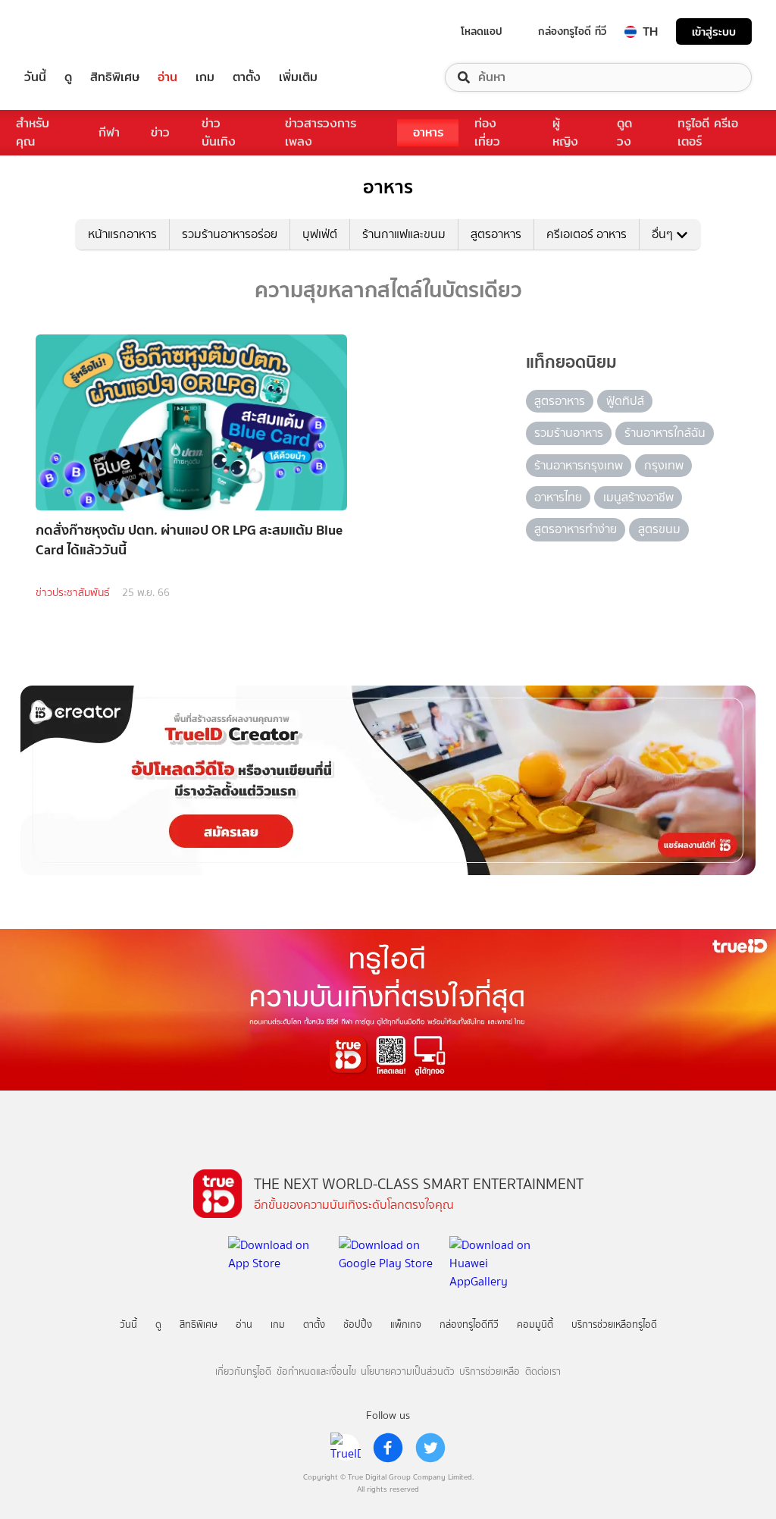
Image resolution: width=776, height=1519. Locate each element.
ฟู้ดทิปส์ (625, 401)
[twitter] (430, 1448)
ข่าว (160, 132)
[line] (345, 1448)
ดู (68, 77)
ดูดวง (624, 132)
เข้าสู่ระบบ (714, 31)
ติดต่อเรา (543, 1371)
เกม (205, 77)
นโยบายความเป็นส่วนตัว (408, 1371)
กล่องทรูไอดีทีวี (469, 1324)
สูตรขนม (659, 529)
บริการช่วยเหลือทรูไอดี (614, 1324)
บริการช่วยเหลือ (489, 1371)
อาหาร (428, 132)
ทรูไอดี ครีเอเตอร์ (707, 132)
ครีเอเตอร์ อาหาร (586, 234)
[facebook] (388, 1448)
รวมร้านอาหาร (568, 432)
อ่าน (167, 77)
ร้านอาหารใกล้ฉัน (665, 432)
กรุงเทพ (664, 465)
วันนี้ (35, 77)
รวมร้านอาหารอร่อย (229, 234)
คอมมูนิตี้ (535, 1324)
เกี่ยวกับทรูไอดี (243, 1371)
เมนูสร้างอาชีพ (638, 497)
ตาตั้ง (247, 77)
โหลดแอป (481, 31)
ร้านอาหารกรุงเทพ (578, 465)
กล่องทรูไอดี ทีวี (572, 31)
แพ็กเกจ (405, 1324)
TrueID (69, 31)
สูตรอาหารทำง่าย (575, 529)
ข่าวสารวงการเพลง (320, 132)
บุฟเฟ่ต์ (319, 234)
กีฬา (109, 132)
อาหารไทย (558, 497)
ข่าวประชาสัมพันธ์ (73, 593)
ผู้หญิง (565, 132)
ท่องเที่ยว (487, 132)
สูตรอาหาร (496, 234)
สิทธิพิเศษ (114, 77)
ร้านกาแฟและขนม (404, 234)
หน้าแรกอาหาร (122, 234)
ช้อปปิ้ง (357, 1324)
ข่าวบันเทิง (219, 132)
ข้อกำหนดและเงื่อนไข (316, 1371)
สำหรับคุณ (32, 132)
